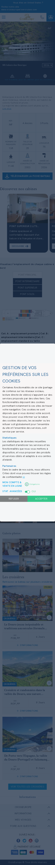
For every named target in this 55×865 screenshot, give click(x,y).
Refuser (14, 498)
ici (24, 477)
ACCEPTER (41, 498)
